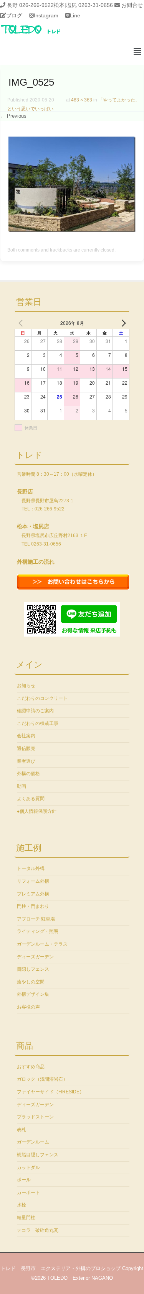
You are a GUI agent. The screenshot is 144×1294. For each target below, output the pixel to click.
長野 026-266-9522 (30, 5)
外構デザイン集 (33, 994)
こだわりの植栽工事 (37, 723)
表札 (21, 1129)
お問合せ (132, 5)
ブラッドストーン (35, 1117)
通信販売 (26, 748)
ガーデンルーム (33, 1142)
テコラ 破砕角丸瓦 (37, 1230)
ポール (24, 1180)
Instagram (46, 15)
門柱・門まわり (33, 906)
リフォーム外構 (33, 881)
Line (75, 15)
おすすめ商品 (31, 1066)
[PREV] (22, 323)
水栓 (21, 1205)
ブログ (14, 15)
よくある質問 (31, 798)
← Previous (13, 116)
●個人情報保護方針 (36, 811)
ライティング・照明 (37, 931)
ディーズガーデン (35, 957)
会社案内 (26, 735)
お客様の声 (28, 1007)
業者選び (26, 761)
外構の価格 (28, 773)
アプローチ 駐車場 (36, 919)
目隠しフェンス (33, 969)
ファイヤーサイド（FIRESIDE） (50, 1092)
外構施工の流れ (36, 562)
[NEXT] (122, 323)
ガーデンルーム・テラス (42, 944)
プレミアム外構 (33, 894)
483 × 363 (81, 100)
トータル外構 (31, 868)
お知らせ (26, 685)
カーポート (28, 1192)
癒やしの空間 (31, 982)
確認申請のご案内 (35, 710)
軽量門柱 (26, 1217)
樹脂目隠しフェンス (37, 1154)
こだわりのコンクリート (42, 698)
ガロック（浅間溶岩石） (42, 1079)
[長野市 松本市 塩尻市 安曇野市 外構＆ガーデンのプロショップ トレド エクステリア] (40, 34)
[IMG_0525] (72, 230)
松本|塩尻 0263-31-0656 (83, 5)
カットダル (28, 1167)
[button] (137, 52)
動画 (21, 786)
